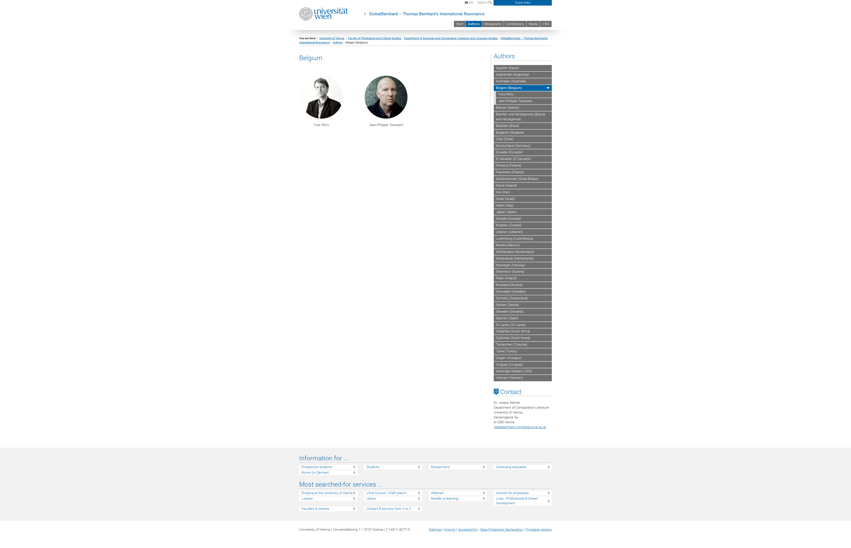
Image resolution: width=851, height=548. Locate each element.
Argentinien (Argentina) (512, 75)
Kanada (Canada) (508, 219)
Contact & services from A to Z (388, 509)
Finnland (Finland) (508, 166)
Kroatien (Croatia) (508, 225)
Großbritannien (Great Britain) (517, 179)
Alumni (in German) (315, 473)
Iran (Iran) (503, 192)
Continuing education (511, 467)
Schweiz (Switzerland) (512, 298)
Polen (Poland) (506, 278)
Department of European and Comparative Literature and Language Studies (451, 38)
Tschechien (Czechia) (511, 345)
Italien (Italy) (505, 205)
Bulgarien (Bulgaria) (510, 132)
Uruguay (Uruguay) (509, 365)
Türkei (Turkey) (506, 351)
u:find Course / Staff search (386, 493)
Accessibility (468, 529)
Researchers (440, 467)
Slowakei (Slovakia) (509, 311)
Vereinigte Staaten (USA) (514, 371)
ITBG (545, 24)
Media (533, 24)
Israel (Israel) (505, 199)
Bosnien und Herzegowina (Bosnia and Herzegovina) (520, 116)
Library (371, 499)
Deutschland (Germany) (513, 146)
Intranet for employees (512, 493)
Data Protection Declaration (501, 529)
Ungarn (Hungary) (509, 358)
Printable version (539, 529)
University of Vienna (332, 38)
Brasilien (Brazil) (507, 126)
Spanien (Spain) (507, 318)
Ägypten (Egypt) (507, 68)
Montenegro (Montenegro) (515, 252)
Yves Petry (506, 94)
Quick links (522, 3)
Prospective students (316, 467)
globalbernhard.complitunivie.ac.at (520, 427)
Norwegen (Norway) (510, 265)
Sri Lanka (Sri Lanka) (511, 325)
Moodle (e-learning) (445, 499)
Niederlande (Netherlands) (515, 258)
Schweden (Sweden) (511, 292)
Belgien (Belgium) (509, 88)
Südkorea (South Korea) (513, 338)
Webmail (437, 493)
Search (482, 2)
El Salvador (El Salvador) (513, 159)
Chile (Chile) (504, 139)
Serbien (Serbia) (507, 305)
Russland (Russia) (509, 285)
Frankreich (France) (510, 172)
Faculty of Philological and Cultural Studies (374, 38)
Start (459, 24)
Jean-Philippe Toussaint (515, 101)
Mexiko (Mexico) (508, 245)
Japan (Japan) (506, 212)
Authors (474, 24)
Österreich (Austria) (510, 272)
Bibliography (493, 24)
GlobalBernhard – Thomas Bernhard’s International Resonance (426, 14)
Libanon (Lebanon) (509, 232)
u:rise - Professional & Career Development (517, 501)
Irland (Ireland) (506, 185)
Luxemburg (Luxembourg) (514, 238)
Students (372, 467)
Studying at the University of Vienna (327, 493)
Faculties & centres (315, 509)
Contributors (515, 24)
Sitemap (435, 529)
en (470, 3)
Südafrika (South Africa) (513, 331)
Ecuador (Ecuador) (509, 152)
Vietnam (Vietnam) (509, 378)
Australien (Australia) (511, 81)
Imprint (449, 529)
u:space (307, 499)
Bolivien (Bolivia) (507, 108)
